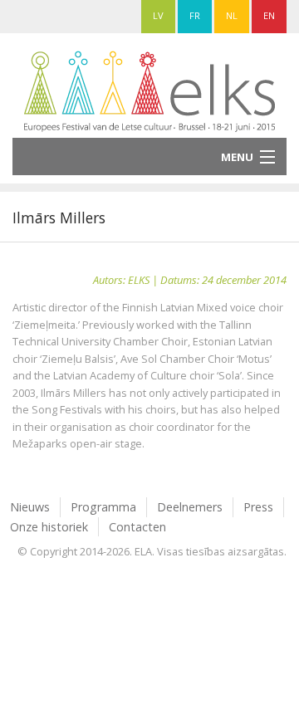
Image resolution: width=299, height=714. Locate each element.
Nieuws (30, 507)
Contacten (137, 527)
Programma (103, 507)
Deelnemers (190, 507)
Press (258, 507)
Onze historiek (49, 527)
